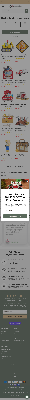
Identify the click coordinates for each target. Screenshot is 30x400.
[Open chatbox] (27, 397)
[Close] (27, 181)
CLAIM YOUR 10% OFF (15, 216)
